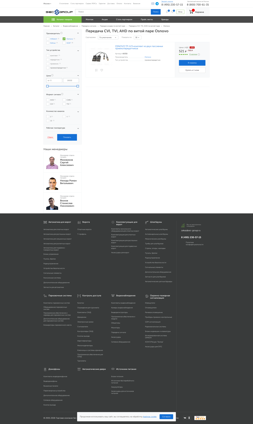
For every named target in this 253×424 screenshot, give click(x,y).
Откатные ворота (84, 229)
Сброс (50, 137)
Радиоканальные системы (155, 327)
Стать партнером (77, 3)
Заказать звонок (167, 1)
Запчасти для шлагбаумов (155, 277)
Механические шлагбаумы (155, 239)
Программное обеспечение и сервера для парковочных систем (57, 314)
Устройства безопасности (54, 268)
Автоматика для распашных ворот (57, 234)
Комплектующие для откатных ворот (123, 236)
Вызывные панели (50, 386)
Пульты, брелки (49, 259)
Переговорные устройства (54, 391)
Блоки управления (50, 254)
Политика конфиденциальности (194, 243)
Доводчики (81, 317)
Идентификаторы (84, 341)
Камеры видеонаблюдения (122, 308)
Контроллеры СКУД (85, 331)
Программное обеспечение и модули (123, 318)
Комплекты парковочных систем (56, 303)
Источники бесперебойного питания (122, 382)
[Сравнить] (96, 70)
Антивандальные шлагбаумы (156, 234)
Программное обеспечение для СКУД (90, 355)
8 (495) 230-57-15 (172, 4)
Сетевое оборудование (120, 342)
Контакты (127, 3)
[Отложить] (101, 70)
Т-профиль (81, 234)
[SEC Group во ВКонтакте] (185, 418)
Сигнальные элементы (52, 273)
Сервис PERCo (91, 3)
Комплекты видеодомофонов (55, 376)
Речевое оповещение (154, 312)
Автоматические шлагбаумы (156, 229)
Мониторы (115, 328)
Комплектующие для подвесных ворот (124, 247)
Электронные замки (85, 322)
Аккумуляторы (117, 387)
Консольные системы (52, 278)
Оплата (119, 3)
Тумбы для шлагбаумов (154, 244)
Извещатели (150, 303)
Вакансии (136, 3)
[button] (153, 3)
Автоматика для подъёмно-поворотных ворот (54, 249)
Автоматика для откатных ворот (56, 229)
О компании (64, 3)
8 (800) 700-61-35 (198, 4)
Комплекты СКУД (84, 312)
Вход (180, 12)
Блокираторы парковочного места (57, 325)
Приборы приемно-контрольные (158, 317)
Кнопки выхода (83, 336)
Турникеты (81, 361)
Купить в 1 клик (192, 70)
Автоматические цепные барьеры (158, 281)
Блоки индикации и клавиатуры (158, 331)
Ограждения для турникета (88, 308)
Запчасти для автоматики (53, 287)
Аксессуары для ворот (120, 253)
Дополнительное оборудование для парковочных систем (56, 320)
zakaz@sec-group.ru (190, 230)
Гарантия (102, 3)
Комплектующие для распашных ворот (124, 241)
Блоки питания (117, 376)
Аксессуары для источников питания (122, 392)
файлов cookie (149, 416)
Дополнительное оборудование (56, 282)
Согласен (166, 417)
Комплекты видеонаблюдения (123, 303)
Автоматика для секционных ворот (57, 239)
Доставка (111, 3)
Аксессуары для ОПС (153, 347)
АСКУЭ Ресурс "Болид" (154, 342)
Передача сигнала (118, 332)
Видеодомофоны (50, 381)
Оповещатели (151, 308)
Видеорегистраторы (119, 312)
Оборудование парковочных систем (55, 308)
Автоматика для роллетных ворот (56, 244)
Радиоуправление (50, 264)
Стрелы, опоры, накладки (155, 248)
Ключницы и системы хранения (90, 350)
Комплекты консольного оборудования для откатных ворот (125, 230)
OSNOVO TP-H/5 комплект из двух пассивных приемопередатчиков (139, 47)
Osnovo (148, 57)
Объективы (115, 323)
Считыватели (82, 327)
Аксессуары (116, 337)
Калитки (80, 303)
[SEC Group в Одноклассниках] (189, 418)
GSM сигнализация (152, 322)
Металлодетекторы (85, 346)
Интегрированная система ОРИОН (156, 337)
